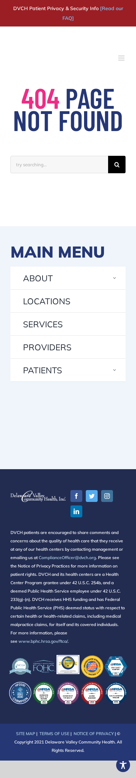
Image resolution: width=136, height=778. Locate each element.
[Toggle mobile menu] (122, 58)
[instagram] (107, 496)
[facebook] (76, 496)
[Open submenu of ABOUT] (115, 278)
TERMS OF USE (54, 733)
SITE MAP (25, 733)
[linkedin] (76, 511)
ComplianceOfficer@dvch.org (67, 557)
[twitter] (92, 496)
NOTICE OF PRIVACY (94, 733)
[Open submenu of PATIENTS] (115, 370)
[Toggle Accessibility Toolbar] (123, 765)
